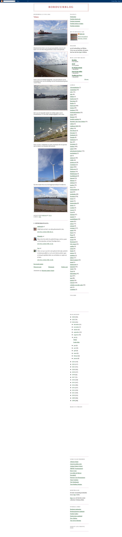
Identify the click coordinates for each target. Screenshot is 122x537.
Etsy (71, 142)
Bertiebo (74, 60)
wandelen (72, 289)
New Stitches (73, 518)
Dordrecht (72, 135)
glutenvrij (72, 158)
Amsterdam (73, 89)
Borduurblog (61, 7)
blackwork (73, 105)
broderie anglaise (74, 119)
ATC (71, 92)
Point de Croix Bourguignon (77, 477)
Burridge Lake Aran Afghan (77, 121)
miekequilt (40, 226)
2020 (73, 369)
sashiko (72, 246)
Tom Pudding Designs (76, 484)
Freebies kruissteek (75, 21)
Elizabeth (39, 236)
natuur (71, 223)
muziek (72, 217)
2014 (73, 385)
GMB (71, 160)
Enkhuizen (73, 139)
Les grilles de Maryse (75, 473)
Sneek (71, 251)
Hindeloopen (73, 173)
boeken (72, 108)
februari (76, 356)
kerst (71, 192)
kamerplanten (73, 189)
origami (72, 226)
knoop (71, 198)
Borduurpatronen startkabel (77, 511)
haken (71, 167)
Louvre (72, 210)
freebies (72, 146)
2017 (73, 377)
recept (71, 239)
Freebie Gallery (74, 513)
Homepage (51, 267)
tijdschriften (73, 273)
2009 (73, 398)
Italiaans (72, 180)
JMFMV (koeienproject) (76, 468)
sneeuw (72, 253)
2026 (73, 317)
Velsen (75, 339)
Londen (72, 207)
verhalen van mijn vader (76, 285)
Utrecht (72, 282)
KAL (71, 187)
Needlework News (77, 75)
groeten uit (73, 162)
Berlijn (72, 103)
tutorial (72, 280)
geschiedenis (73, 153)
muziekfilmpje (74, 219)
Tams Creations (74, 480)
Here (71, 498)
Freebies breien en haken (76, 23)
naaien (72, 221)
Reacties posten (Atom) (48, 270)
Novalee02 (73, 475)
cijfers (71, 128)
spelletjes (72, 255)
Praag (71, 235)
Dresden (72, 137)
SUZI (73, 64)
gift (71, 155)
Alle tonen (86, 79)
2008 (73, 400)
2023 (73, 361)
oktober (76, 329)
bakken (72, 96)
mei (75, 348)
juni (75, 345)
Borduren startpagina (75, 509)
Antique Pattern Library (76, 466)
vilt (71, 287)
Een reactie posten (38, 264)
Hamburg (72, 171)
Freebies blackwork (75, 19)
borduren (72, 110)
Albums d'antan (74, 461)
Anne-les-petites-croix (76, 464)
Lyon (71, 212)
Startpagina (73, 16)
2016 (73, 380)
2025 (73, 319)
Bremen (72, 117)
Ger (38, 248)
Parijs (71, 232)
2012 (73, 390)
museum (72, 214)
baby (71, 94)
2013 (73, 387)
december (76, 324)
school (72, 248)
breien (71, 114)
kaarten (72, 185)
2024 (73, 322)
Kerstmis (72, 196)
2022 (73, 364)
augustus (76, 334)
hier (80, 52)
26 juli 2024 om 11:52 (45, 243)
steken (71, 257)
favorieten (72, 144)
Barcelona (72, 101)
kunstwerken (73, 203)
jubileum (72, 182)
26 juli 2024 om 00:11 (45, 232)
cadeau (72, 123)
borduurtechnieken (75, 112)
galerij (71, 148)
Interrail (72, 178)
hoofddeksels (73, 176)
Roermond (73, 242)
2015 (73, 382)
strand (71, 262)
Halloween (73, 169)
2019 (73, 372)
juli (75, 337)
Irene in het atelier (77, 71)
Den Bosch (73, 130)
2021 (73, 367)
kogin (71, 201)
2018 (73, 374)
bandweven (73, 99)
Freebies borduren (75, 26)
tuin (71, 278)
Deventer (72, 133)
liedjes (71, 205)
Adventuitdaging (74, 87)
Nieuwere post (37, 267)
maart (75, 353)
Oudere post (64, 267)
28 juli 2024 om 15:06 (45, 260)
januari (76, 358)
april (75, 350)
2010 (73, 395)
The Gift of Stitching (75, 520)
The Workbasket (74, 482)
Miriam (82, 34)
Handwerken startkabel (76, 516)
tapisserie (72, 266)
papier (71, 230)
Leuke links (76, 342)
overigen (72, 228)
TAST (71, 269)
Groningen (73, 164)
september (76, 332)
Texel (71, 271)
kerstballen (73, 194)
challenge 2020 (74, 126)
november (76, 327)
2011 (73, 393)
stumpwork (73, 264)
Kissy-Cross (73, 470)
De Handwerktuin (77, 67)
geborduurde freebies (75, 151)
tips (40, 216)
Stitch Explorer (74, 260)
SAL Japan (73, 244)
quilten (72, 237)
